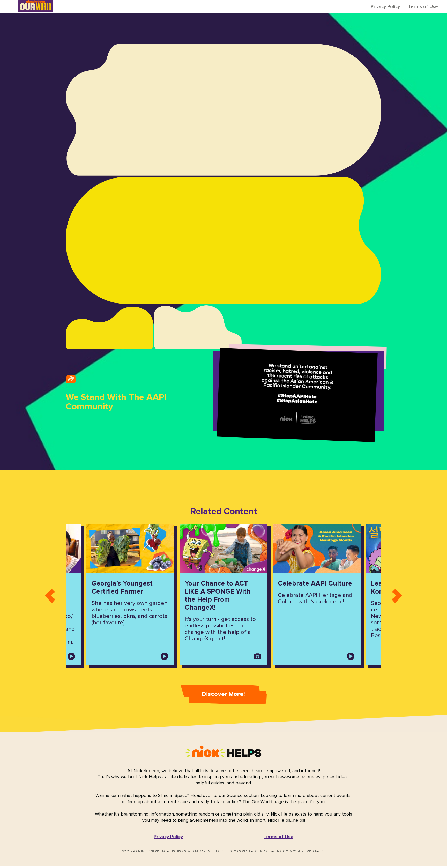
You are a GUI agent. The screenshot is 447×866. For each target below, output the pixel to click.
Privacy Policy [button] (385, 6)
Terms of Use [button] (423, 6)
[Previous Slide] (50, 594)
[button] (168, 836)
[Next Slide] (397, 594)
